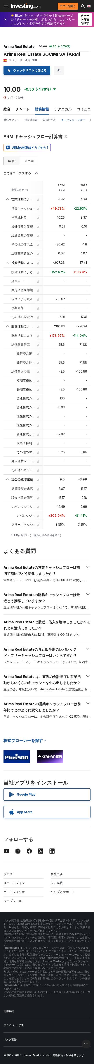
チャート (23, 109)
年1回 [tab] (11, 161)
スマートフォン (14, 883)
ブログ (8, 874)
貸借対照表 (49, 119)
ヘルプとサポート (62, 892)
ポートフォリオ (14, 892)
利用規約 (8, 1011)
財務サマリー (11, 119)
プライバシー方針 (13, 1025)
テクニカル (63, 109)
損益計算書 (31, 119)
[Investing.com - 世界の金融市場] (25, 6)
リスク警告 (10, 1039)
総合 (6, 109)
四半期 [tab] (29, 161)
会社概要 (56, 874)
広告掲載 (56, 883)
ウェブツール (12, 901)
